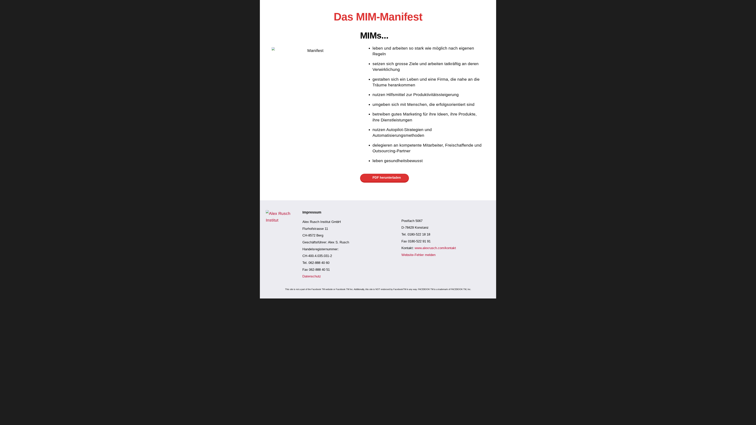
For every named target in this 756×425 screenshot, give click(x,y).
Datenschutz (311, 276)
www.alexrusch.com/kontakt (435, 248)
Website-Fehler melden (418, 255)
